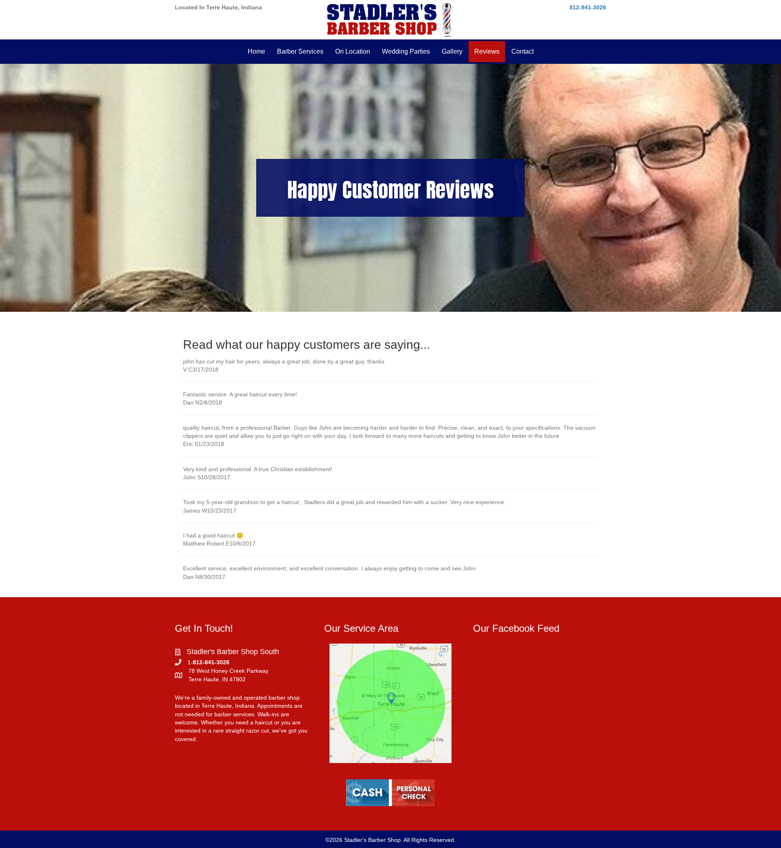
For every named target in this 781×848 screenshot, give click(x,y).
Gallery (452, 51)
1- (190, 662)
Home (256, 51)
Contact (522, 51)
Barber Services (300, 51)
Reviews (487, 51)
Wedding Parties (406, 51)
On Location (352, 51)
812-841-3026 (587, 7)
